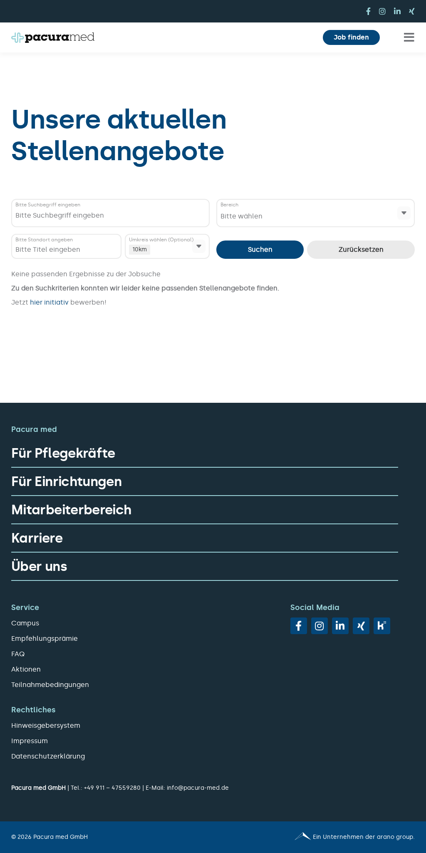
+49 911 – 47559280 (112, 787)
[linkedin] (397, 11)
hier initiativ (50, 302)
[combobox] (111, 215)
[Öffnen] (404, 213)
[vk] (382, 625)
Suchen (260, 249)
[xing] (412, 11)
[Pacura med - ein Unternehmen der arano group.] (317, 837)
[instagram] (382, 11)
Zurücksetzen (361, 249)
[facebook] (368, 11)
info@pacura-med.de (198, 787)
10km (139, 249)
